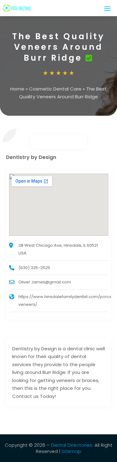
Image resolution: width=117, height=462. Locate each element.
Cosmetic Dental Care (55, 89)
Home (17, 89)
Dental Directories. (72, 445)
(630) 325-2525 (34, 268)
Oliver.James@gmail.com (44, 282)
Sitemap (71, 451)
